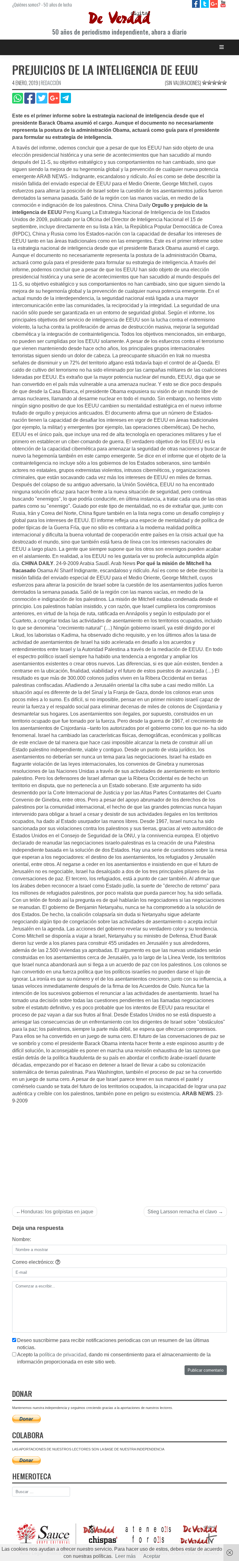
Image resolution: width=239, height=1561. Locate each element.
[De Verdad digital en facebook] (196, 3)
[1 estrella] (204, 82)
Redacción (51, 83)
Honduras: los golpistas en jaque (57, 1211)
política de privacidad (62, 1354)
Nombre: (21, 1239)
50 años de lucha (58, 4)
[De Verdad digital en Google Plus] (214, 3)
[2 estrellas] (209, 82)
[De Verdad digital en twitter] (205, 3)
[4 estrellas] (219, 82)
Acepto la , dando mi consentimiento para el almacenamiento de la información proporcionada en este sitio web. (114, 1358)
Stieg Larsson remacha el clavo (182, 1211)
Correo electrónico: (33, 1262)
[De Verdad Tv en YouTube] (223, 3)
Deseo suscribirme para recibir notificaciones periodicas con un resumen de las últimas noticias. (113, 1344)
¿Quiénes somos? (26, 4)
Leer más (125, 1556)
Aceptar (151, 1556)
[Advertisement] (119, 1151)
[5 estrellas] (224, 82)
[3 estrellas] (214, 82)
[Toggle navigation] (222, 47)
